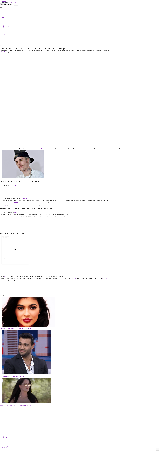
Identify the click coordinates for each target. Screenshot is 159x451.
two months (16, 202)
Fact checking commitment (8, 440)
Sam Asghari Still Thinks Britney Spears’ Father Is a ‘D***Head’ (12, 376)
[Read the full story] (28, 326)
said (46, 281)
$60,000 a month (24, 198)
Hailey (44, 278)
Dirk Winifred (3, 51)
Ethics (4, 439)
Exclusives (3, 9)
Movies (3, 17)
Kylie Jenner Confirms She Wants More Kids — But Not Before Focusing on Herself (16, 328)
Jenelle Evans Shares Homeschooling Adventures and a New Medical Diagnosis (15, 405)
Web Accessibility (6, 29)
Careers (4, 438)
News (3, 8)
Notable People (4, 36)
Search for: (2, 5)
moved (5, 276)
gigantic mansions (48, 56)
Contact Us (5, 437)
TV (2, 10)
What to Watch (4, 35)
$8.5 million (74, 278)
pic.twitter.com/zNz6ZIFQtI (32, 210)
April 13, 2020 (16, 185)
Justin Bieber (41, 148)
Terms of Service (6, 26)
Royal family (4, 15)
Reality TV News (4, 11)
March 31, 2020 (16, 212)
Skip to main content (3, 0)
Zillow (6, 205)
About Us (5, 25)
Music (3, 16)
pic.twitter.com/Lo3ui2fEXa (60, 183)
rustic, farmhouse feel (106, 278)
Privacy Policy (5, 27)
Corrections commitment (7, 441)
